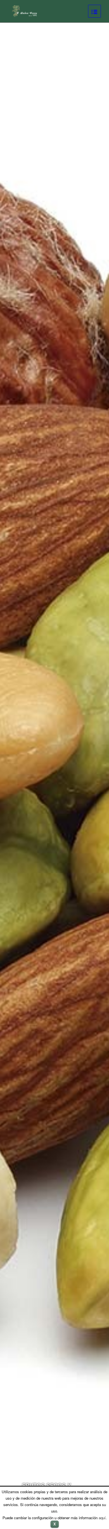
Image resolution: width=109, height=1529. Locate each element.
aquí (102, 1517)
